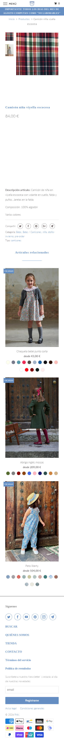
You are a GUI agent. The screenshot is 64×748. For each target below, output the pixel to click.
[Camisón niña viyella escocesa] (37, 53)
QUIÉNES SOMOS (17, 634)
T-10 (19, 139)
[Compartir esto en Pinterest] (36, 226)
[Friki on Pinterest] (36, 616)
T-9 (9, 139)
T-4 (9, 131)
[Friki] (32, 3)
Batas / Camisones (32, 232)
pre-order (20, 236)
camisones (16, 240)
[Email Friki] (53, 616)
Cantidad (10, 173)
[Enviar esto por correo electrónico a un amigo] (52, 226)
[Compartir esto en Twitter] (20, 226)
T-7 (40, 131)
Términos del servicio (18, 660)
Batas (19, 232)
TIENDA (11, 643)
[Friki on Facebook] (18, 616)
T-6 (30, 131)
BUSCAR (11, 626)
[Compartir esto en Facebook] (28, 226)
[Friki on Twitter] (9, 616)
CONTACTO (13, 651)
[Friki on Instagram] (45, 616)
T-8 (50, 131)
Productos (24, 19)
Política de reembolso (18, 668)
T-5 (20, 131)
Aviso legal (11, 708)
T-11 (30, 139)
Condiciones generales (32, 708)
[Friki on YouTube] (27, 616)
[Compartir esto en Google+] (44, 226)
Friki (17, 714)
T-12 (41, 139)
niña (45, 232)
